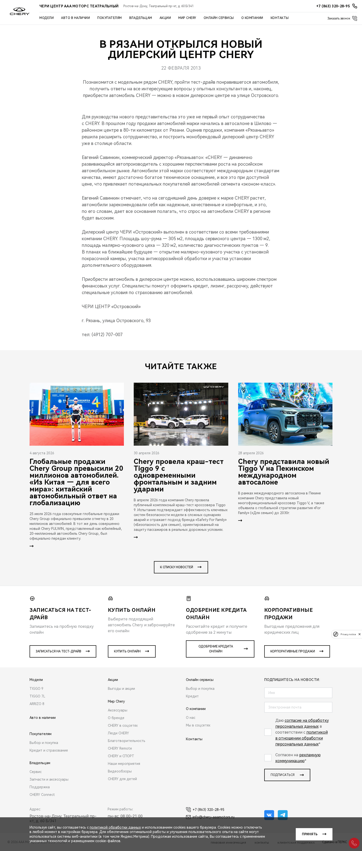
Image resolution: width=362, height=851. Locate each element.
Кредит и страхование (49, 750)
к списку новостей (176, 567)
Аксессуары (117, 710)
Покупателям (109, 18)
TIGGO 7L (37, 696)
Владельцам (140, 18)
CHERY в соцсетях (123, 725)
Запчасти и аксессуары (49, 779)
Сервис (36, 772)
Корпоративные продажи (292, 651)
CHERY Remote (120, 748)
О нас (190, 718)
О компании (252, 18)
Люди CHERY (118, 733)
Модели (46, 18)
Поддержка (40, 787)
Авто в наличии (75, 18)
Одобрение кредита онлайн (215, 649)
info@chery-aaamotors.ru (213, 817)
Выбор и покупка (44, 743)
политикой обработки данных (115, 827)
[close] (360, 634)
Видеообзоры (120, 771)
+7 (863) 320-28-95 (208, 810)
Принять (309, 834)
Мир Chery (187, 18)
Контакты (280, 18)
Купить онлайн (127, 651)
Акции (165, 18)
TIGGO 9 (36, 689)
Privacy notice (348, 634)
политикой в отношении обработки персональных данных (301, 738)
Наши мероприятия (124, 764)
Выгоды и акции (121, 689)
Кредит (192, 696)
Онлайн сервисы (219, 18)
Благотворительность (126, 741)
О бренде (116, 718)
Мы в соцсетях (198, 725)
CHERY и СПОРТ (121, 756)
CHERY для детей (122, 779)
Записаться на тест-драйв (58, 651)
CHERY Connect (42, 795)
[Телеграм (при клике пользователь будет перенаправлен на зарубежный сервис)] (283, 815)
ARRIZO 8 (37, 704)
